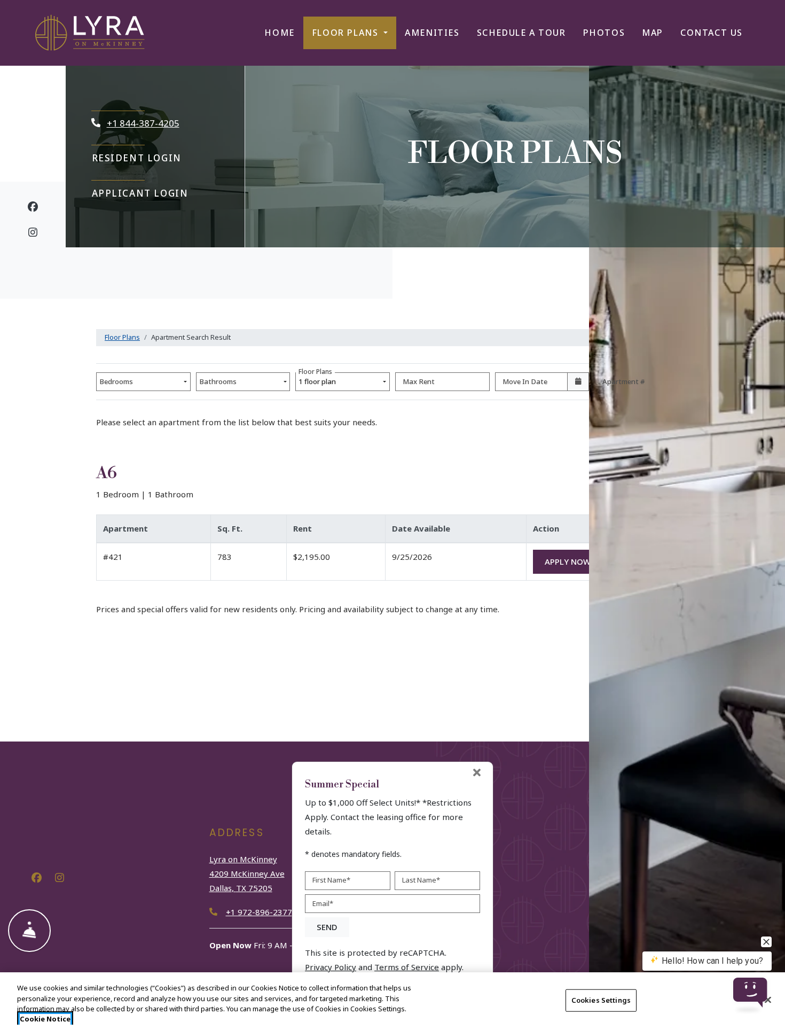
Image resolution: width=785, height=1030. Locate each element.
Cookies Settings (601, 1000)
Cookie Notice (45, 1019)
